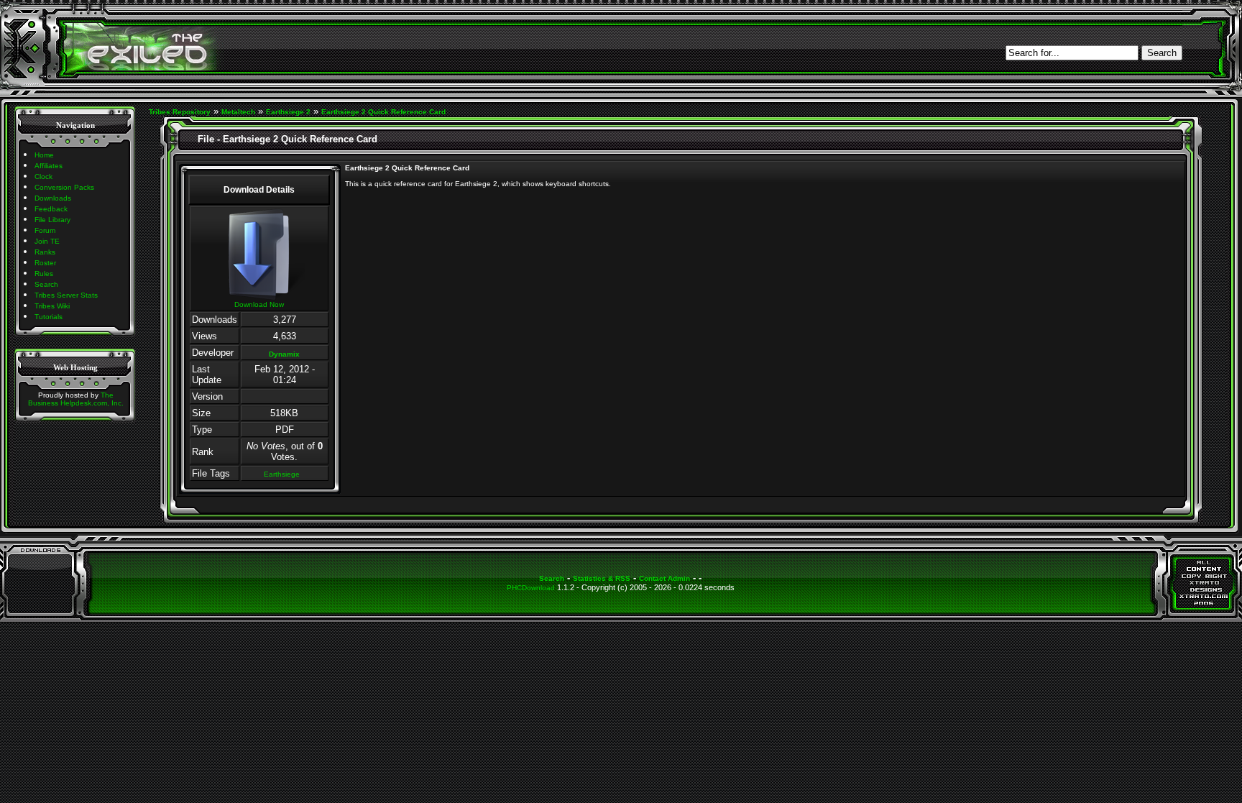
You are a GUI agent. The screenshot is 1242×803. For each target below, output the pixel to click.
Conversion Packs (64, 187)
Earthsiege (282, 474)
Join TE (47, 241)
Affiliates (48, 166)
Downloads (52, 198)
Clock (43, 176)
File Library (52, 220)
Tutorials (48, 317)
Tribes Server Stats (66, 295)
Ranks (44, 252)
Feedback (51, 209)
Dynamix (284, 354)
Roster (45, 263)
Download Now (259, 304)
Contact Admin (664, 578)
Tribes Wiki (52, 306)
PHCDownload (531, 588)
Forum (44, 230)
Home (44, 155)
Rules (43, 273)
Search (46, 284)
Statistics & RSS (601, 578)
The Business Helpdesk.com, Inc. (76, 399)
